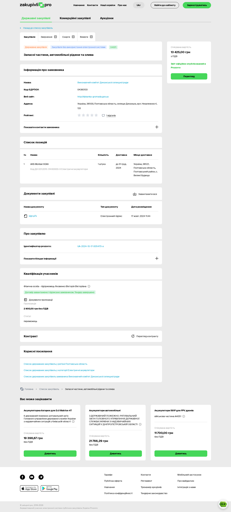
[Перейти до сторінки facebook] (22, 476)
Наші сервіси (107, 5)
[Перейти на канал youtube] (31, 476)
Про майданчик (185, 480)
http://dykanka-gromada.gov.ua (93, 96)
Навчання (79, 5)
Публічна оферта (113, 480)
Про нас (122, 5)
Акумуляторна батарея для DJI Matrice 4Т (48, 410)
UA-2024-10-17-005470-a (90, 246)
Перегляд (189, 76)
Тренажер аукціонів (151, 487)
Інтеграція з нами (186, 487)
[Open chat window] (223, 504)
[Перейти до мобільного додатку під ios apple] (29, 488)
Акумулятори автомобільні (105, 410)
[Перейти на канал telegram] (41, 476)
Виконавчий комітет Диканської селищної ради (102, 82)
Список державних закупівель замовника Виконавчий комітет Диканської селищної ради (71, 376)
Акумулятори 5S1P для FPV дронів (174, 410)
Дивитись (50, 453)
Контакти (92, 5)
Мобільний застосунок (189, 474)
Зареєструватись (197, 5)
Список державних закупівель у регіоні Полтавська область (55, 364)
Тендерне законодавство (154, 493)
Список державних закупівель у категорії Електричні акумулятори (59, 370)
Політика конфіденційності (118, 493)
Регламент (146, 480)
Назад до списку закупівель (38, 28)
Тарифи (108, 474)
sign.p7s (33, 216)
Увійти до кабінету (165, 5)
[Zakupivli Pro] (35, 5)
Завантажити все (147, 194)
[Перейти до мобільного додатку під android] (50, 488)
